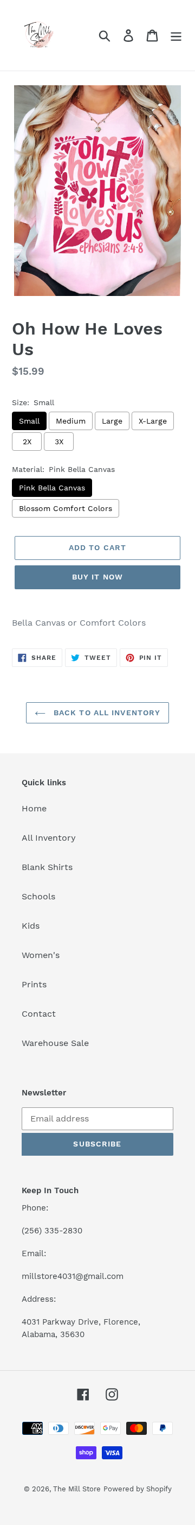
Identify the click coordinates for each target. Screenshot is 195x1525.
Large (112, 421)
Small (29, 421)
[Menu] (176, 35)
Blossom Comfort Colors (65, 508)
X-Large (153, 421)
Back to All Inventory (106, 712)
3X (59, 441)
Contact (39, 1014)
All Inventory (49, 838)
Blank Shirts (47, 867)
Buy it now (97, 576)
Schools (38, 896)
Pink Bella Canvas (52, 487)
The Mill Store (77, 1489)
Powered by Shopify (137, 1489)
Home (34, 808)
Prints (34, 984)
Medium (71, 421)
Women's (41, 955)
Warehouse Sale (55, 1043)
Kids (31, 926)
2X (27, 441)
